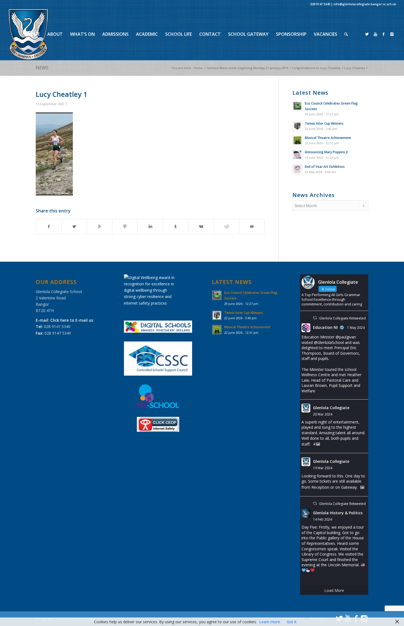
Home (198, 68)
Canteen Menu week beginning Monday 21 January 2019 (247, 68)
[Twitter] (367, 34)
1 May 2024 (356, 327)
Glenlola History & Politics (338, 512)
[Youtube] (375, 34)
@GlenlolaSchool (329, 342)
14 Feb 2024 (322, 519)
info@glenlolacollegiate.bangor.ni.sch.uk (365, 4)
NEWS (42, 68)
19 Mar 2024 (322, 468)
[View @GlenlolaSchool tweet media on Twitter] (362, 487)
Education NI (325, 327)
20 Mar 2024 (322, 414)
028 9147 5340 (320, 4)
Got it (292, 621)
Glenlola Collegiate (331, 407)
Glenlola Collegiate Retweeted (342, 318)
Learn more (269, 621)
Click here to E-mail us (71, 320)
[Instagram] (392, 34)
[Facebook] (384, 34)
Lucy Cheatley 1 (61, 94)
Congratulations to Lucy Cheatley (316, 68)
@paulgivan (346, 337)
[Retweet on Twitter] (315, 318)
